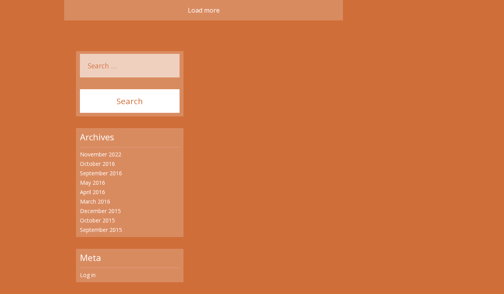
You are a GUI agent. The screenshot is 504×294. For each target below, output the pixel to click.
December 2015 (100, 211)
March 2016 (95, 201)
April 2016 (92, 192)
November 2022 (100, 154)
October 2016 (97, 163)
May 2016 (92, 182)
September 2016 (101, 173)
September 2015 (101, 229)
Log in (88, 275)
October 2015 (97, 220)
